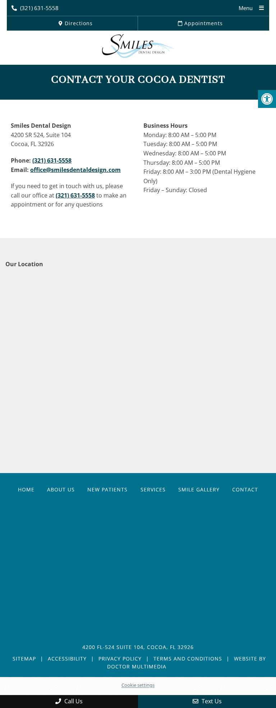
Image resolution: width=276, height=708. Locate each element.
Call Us (73, 701)
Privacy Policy (120, 658)
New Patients (107, 489)
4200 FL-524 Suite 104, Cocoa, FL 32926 (138, 647)
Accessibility (67, 658)
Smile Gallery (199, 489)
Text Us (211, 701)
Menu (246, 8)
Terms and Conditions (187, 658)
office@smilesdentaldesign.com (75, 170)
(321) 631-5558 (39, 8)
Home (26, 489)
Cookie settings (138, 685)
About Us (61, 489)
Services (153, 489)
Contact (245, 489)
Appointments (203, 23)
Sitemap (24, 658)
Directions (78, 23)
